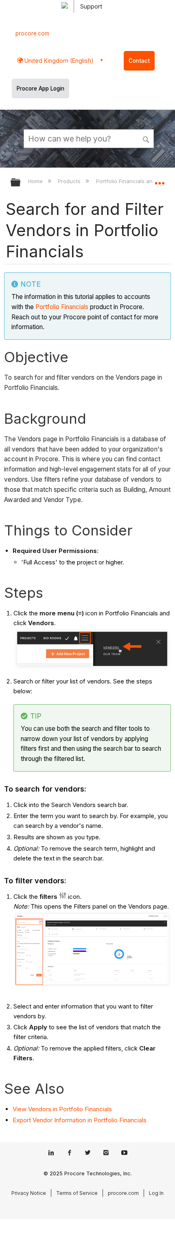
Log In (156, 1193)
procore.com (32, 33)
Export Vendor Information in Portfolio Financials (80, 1120)
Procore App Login (40, 88)
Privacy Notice (28, 1193)
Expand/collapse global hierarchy (20, 183)
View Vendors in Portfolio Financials (62, 1109)
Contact (139, 61)
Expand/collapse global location (159, 180)
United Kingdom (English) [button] (58, 60)
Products (70, 181)
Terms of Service (77, 1193)
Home (36, 181)
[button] (146, 138)
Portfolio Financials (61, 307)
